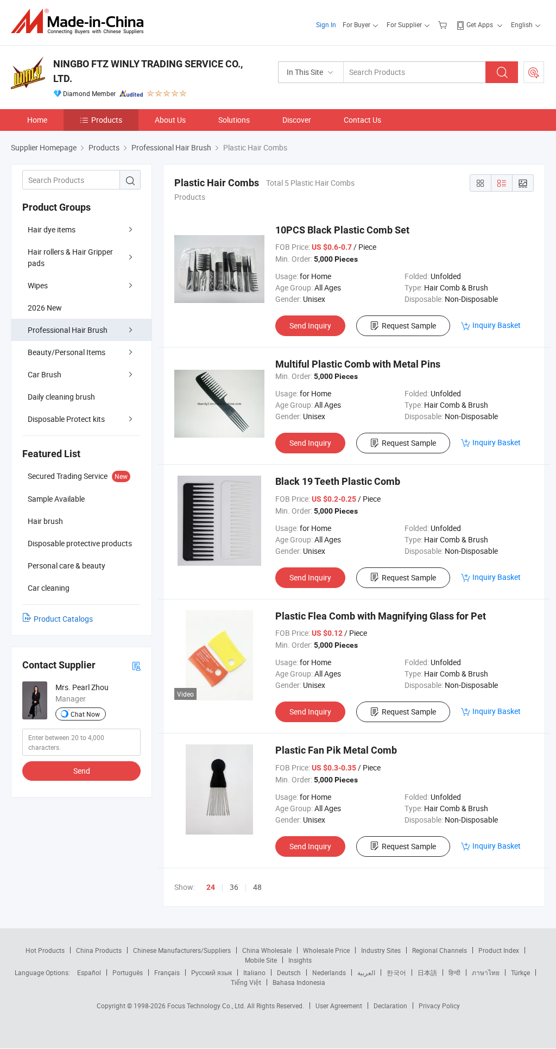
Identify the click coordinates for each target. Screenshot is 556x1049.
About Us (170, 120)
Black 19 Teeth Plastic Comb (337, 481)
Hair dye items (51, 229)
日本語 (427, 972)
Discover (296, 120)
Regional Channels (439, 950)
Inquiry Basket (496, 325)
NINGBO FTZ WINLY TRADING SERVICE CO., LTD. (148, 71)
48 (257, 887)
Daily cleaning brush (61, 396)
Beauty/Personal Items (66, 352)
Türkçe (520, 972)
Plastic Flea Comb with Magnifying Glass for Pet (380, 616)
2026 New (45, 307)
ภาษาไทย (486, 972)
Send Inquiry (310, 325)
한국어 (396, 972)
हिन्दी (454, 972)
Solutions (234, 120)
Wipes (38, 285)
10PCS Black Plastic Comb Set (342, 230)
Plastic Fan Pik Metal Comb (336, 750)
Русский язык (211, 972)
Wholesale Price (326, 950)
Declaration (390, 1005)
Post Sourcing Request (533, 72)
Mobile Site (261, 960)
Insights (300, 960)
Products (106, 120)
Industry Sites (381, 950)
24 (210, 887)
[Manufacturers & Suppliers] (80, 21)
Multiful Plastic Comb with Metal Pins (357, 364)
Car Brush (44, 374)
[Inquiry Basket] (444, 24)
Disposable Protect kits (66, 419)
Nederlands (329, 972)
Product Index (498, 950)
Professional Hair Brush (68, 330)
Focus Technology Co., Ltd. (207, 1005)
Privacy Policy (439, 1005)
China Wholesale (267, 950)
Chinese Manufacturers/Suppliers (182, 950)
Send (81, 771)
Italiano (254, 972)
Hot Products (45, 950)
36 (234, 887)
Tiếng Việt (246, 982)
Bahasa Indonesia (299, 982)
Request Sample (409, 325)
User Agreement (338, 1005)
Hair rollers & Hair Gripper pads (70, 257)
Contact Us (362, 120)
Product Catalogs (63, 619)
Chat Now (85, 714)
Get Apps (480, 24)
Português (127, 972)
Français (167, 972)
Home (37, 120)
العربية (366, 972)
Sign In (326, 24)
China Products (99, 950)
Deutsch (289, 972)
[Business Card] (136, 665)
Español (89, 972)
